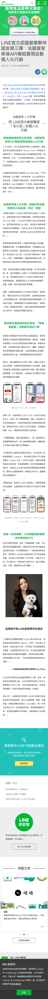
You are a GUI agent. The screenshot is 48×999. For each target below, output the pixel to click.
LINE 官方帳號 (29, 799)
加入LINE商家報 (24, 846)
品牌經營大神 (12, 789)
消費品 (23, 794)
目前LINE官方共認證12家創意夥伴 (25, 88)
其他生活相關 (12, 794)
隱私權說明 (16, 984)
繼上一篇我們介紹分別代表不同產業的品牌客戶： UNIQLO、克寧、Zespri (24, 92)
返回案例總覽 (24, 940)
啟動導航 (24, 763)
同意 (24, 992)
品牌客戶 (24, 789)
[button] (21, 934)
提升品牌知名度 (13, 799)
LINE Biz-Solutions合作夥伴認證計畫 (19, 85)
